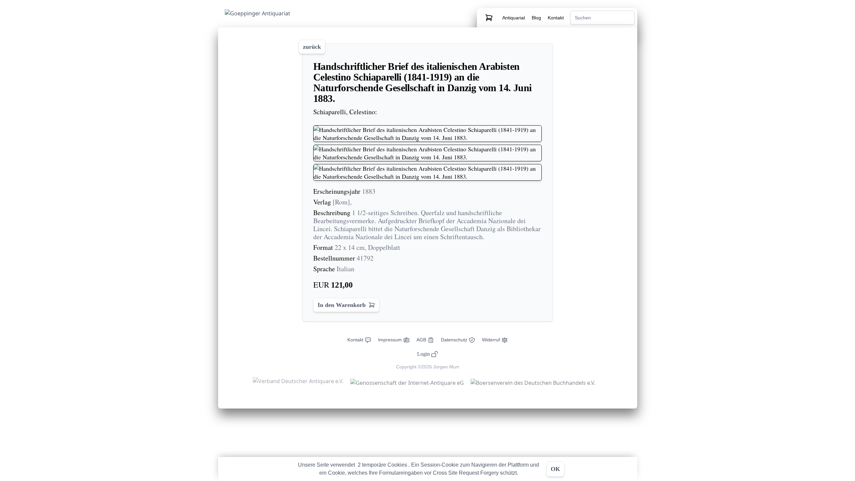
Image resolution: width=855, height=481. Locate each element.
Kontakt (556, 17)
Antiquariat (514, 17)
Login (423, 354)
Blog (537, 17)
